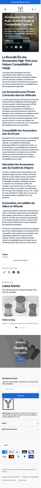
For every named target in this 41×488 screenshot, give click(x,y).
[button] (5, 9)
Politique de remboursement (11, 486)
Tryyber (9, 479)
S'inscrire (19, 405)
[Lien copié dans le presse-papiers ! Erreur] (7, 47)
